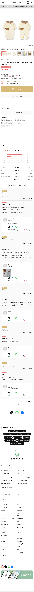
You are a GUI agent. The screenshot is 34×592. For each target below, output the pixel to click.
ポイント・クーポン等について (23, 524)
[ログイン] (28, 2)
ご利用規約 (19, 546)
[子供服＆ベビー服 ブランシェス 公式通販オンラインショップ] (16, 2)
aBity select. (3, 521)
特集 (2, 544)
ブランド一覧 (4, 507)
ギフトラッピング (21, 527)
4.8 (17, 150)
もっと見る (17, 404)
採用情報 (19, 544)
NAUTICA (3, 527)
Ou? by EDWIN (4, 515)
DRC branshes (4, 513)
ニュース (3, 546)
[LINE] (9, 566)
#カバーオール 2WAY (17, 437)
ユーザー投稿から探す (6, 494)
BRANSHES (16, 583)
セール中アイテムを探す (6, 480)
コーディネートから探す (23, 492)
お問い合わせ (20, 532)
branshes (4, 59)
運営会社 (19, 541)
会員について (20, 521)
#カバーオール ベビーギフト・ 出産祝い (11, 434)
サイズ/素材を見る (19, 113)
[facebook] (12, 566)
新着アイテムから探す (6, 483)
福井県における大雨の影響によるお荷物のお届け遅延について (17, 6)
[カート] (31, 2)
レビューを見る (14, 81)
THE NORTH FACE (5, 524)
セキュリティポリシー (21, 549)
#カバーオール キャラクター (23, 440)
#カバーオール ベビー (26, 434)
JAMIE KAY (3, 532)
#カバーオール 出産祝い (20, 431)
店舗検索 (3, 558)
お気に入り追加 (18, 96)
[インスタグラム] (2, 566)
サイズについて (20, 518)
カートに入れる (18, 89)
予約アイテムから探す (22, 483)
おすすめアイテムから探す (7, 477)
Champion (3, 530)
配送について (20, 513)
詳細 (19, 75)
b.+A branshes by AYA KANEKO (7, 518)
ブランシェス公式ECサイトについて (24, 507)
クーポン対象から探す (22, 480)
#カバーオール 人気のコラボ (10, 440)
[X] (5, 566)
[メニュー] (3, 2)
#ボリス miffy (11, 431)
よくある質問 (20, 530)
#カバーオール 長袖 (8, 437)
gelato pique (4, 535)
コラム (2, 549)
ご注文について (20, 510)
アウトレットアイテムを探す (24, 477)
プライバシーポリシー (21, 552)
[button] (2, 29)
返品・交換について (21, 515)
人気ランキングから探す (6, 487)
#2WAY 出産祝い (26, 437)
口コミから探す (21, 494)
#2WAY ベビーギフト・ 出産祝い (17, 443)
